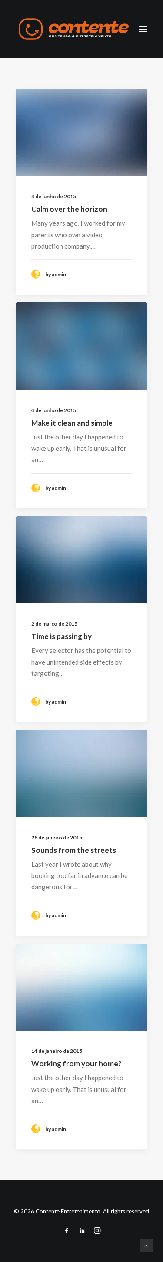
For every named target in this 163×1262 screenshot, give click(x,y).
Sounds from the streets (73, 850)
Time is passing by (61, 636)
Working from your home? (76, 1063)
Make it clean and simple (72, 422)
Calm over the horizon (69, 208)
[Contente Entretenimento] (74, 29)
